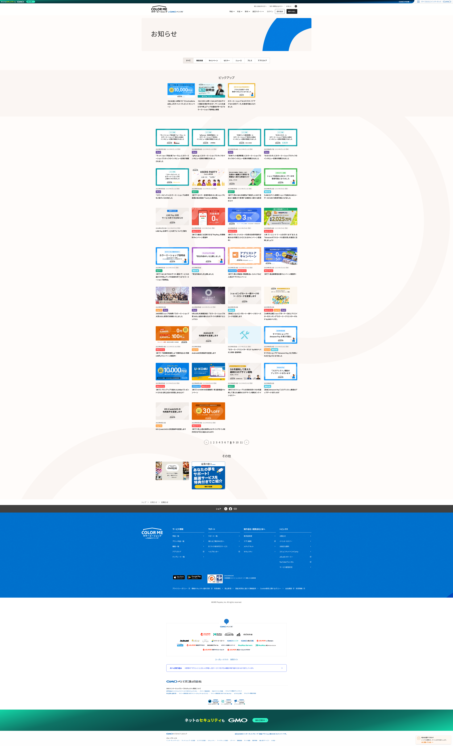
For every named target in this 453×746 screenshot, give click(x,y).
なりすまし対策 (238, 693)
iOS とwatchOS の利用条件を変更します (171, 429)
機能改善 (199, 60)
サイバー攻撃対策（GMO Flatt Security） (221, 693)
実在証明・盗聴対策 (171, 693)
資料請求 (280, 11)
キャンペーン (213, 60)
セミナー (227, 60)
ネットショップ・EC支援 (188, 740)
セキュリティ (211, 740)
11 (241, 442)
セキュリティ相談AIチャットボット (233, 691)
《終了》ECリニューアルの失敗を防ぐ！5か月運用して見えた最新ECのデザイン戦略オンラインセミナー (244, 392)
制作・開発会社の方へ (276, 6)
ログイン (270, 11)
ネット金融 (247, 740)
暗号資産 (254, 740)
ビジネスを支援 (201, 740)
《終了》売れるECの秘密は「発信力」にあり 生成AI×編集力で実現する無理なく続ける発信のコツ (244, 198)
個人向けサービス (264, 740)
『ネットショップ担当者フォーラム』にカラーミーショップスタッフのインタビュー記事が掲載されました (172, 158)
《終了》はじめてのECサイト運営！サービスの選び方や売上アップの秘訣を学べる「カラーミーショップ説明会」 (172, 277)
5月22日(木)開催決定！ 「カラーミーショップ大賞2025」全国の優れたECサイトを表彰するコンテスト (208, 316)
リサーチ (232, 740)
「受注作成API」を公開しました (203, 274)
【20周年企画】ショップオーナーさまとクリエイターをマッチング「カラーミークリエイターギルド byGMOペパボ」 (280, 316)
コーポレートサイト (222, 659)
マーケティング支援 (222, 740)
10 (237, 442)
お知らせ (289, 6)
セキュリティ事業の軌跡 (250, 693)
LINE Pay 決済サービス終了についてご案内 (171, 231)
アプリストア (262, 60)
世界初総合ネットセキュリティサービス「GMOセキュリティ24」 (181, 691)
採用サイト (234, 659)
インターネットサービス (172, 740)
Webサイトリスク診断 (217, 691)
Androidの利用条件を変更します (204, 353)
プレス (249, 60)
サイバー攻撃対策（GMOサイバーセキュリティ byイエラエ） (193, 693)
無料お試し (292, 11)
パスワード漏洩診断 (205, 691)
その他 (273, 740)
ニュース (239, 60)
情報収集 (239, 740)
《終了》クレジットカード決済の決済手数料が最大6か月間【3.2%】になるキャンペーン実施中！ (244, 237)
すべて (188, 60)
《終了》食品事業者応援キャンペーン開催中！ (280, 274)
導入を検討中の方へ (260, 6)
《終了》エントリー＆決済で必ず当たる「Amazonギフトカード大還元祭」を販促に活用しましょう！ (280, 237)
